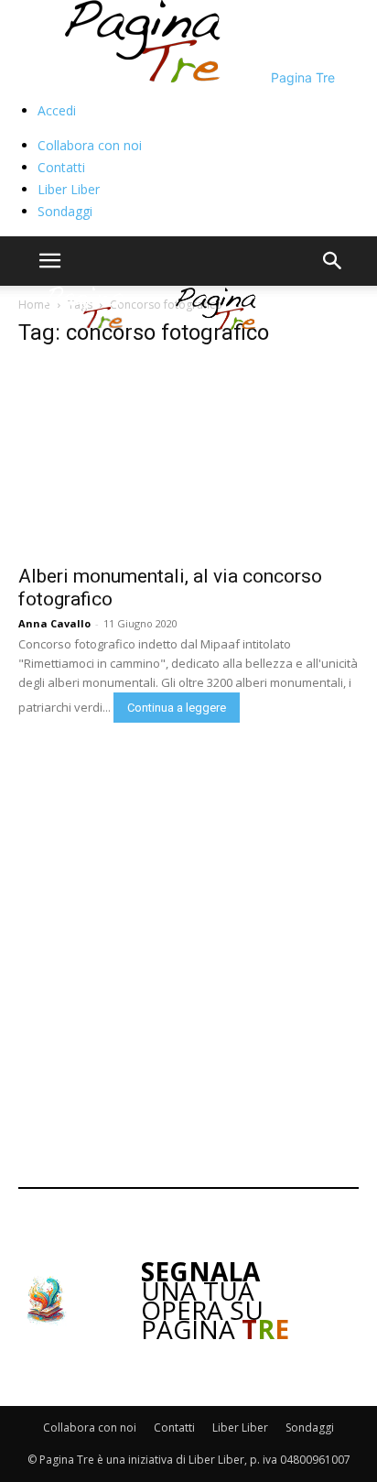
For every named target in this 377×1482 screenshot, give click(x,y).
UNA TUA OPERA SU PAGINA (215, 1300)
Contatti (61, 167)
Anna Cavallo (54, 623)
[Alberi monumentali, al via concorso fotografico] (188, 459)
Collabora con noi (90, 145)
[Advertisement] (188, 950)
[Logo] (86, 324)
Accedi (57, 110)
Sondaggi (65, 211)
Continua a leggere (176, 707)
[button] (49, 261)
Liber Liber (69, 189)
